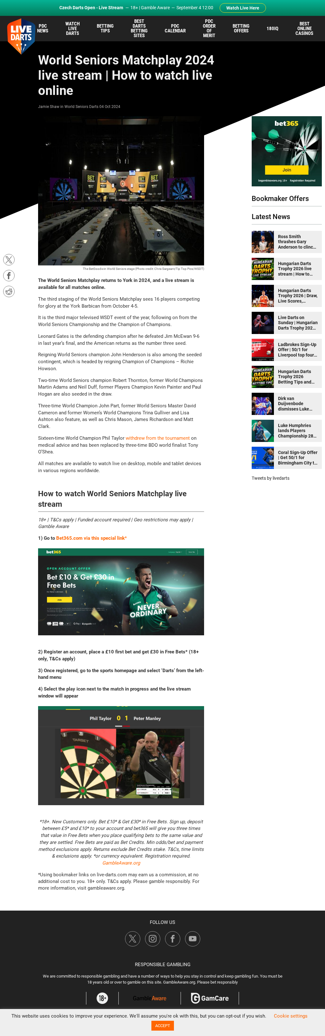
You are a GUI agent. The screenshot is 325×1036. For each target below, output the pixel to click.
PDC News (42, 28)
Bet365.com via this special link (90, 538)
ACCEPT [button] (162, 1025)
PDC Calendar (175, 28)
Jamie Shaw (48, 106)
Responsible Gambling (162, 964)
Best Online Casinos (304, 28)
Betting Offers (241, 28)
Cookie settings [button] (291, 1016)
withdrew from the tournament (158, 438)
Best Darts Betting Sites (139, 28)
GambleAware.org (121, 863)
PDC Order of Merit (209, 28)
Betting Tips (105, 28)
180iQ (272, 28)
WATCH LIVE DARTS (72, 28)
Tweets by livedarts (270, 478)
